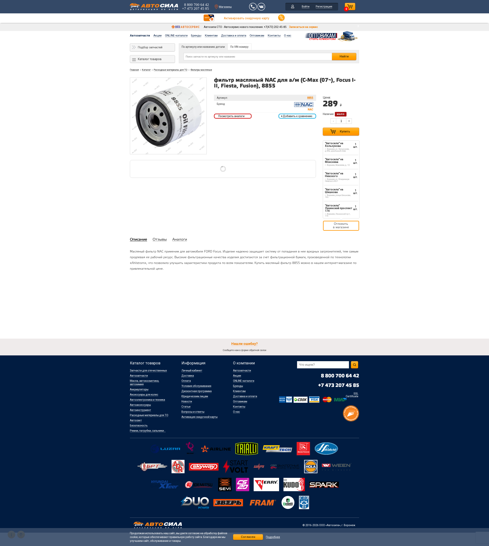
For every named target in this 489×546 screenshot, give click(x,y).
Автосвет (136, 420)
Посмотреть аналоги (231, 116)
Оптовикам (257, 35)
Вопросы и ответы (192, 411)
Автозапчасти (140, 35)
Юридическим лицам (194, 396)
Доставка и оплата (233, 35)
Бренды (196, 35)
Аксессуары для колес (144, 394)
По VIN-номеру (239, 46)
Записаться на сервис (303, 26)
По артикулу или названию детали (203, 46)
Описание (138, 239)
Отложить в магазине (341, 225)
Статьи (185, 406)
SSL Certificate (352, 395)
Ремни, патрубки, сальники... (148, 430)
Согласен (248, 537)
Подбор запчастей (150, 47)
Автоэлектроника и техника (147, 399)
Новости (186, 401)
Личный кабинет (191, 370)
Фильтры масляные (201, 70)
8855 (310, 97)
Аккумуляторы (139, 389)
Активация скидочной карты (199, 416)
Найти (344, 56)
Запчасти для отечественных (148, 370)
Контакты (274, 35)
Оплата (186, 380)
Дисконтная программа (196, 391)
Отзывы (160, 239)
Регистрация (324, 6)
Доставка (187, 375)
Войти (305, 6)
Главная (134, 70)
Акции (157, 35)
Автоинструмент (140, 410)
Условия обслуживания (196, 385)
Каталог (146, 70)
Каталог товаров (150, 59)
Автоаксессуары (140, 404)
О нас (287, 35)
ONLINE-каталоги (176, 35)
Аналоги (179, 239)
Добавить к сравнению (296, 116)
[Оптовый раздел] (331, 36)
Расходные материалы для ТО (170, 70)
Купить (345, 131)
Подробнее (273, 537)
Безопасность (139, 425)
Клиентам (211, 35)
